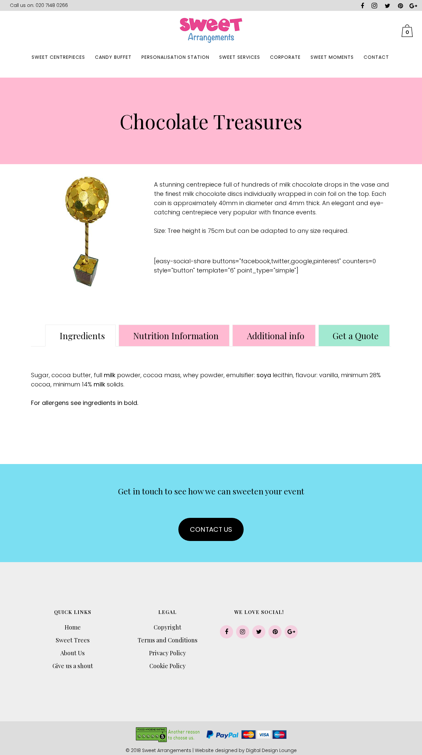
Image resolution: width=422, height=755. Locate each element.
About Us (72, 653)
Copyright (167, 627)
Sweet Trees (73, 640)
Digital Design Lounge (271, 750)
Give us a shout (72, 665)
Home (73, 627)
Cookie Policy (167, 665)
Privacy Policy (167, 653)
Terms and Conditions (167, 640)
